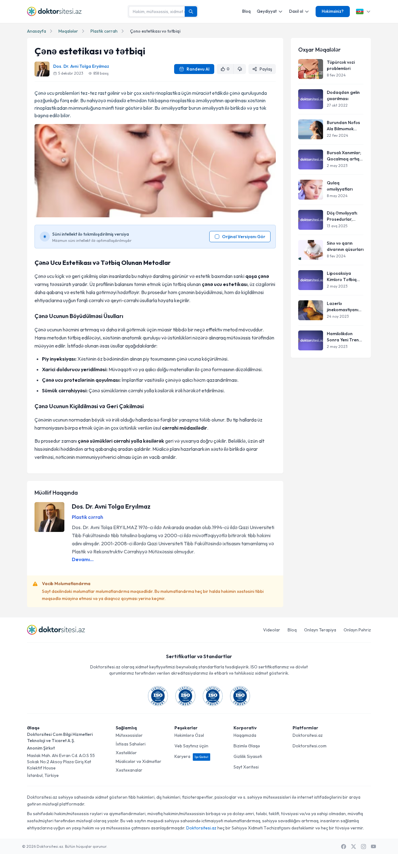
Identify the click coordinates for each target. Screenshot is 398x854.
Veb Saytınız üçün (191, 746)
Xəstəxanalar (129, 770)
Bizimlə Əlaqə (247, 746)
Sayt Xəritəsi (246, 767)
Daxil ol (296, 11)
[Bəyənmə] (240, 69)
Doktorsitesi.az (308, 735)
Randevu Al (198, 69)
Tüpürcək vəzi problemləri (341, 65)
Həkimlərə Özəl (189, 735)
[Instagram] (363, 846)
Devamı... (83, 559)
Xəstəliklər (126, 752)
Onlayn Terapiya (320, 630)
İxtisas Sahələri (131, 744)
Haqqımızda (245, 735)
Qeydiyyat (267, 11)
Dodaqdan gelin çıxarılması (343, 95)
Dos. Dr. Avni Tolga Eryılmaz (81, 66)
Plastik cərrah (104, 31)
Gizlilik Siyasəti (248, 756)
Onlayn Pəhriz (357, 630)
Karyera (191, 756)
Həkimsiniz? (333, 11)
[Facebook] (343, 846)
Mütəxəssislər (129, 735)
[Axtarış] (191, 11)
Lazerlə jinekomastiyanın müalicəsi (344, 307)
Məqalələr (68, 31)
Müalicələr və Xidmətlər (138, 761)
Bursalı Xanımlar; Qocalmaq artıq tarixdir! (344, 156)
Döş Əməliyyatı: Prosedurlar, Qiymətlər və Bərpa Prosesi (342, 216)
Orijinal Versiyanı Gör (243, 236)
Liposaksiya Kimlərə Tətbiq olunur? (342, 276)
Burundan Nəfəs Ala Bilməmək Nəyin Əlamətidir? (345, 126)
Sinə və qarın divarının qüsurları (345, 246)
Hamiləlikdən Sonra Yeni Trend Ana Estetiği (344, 337)
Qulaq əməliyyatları (340, 186)
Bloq (246, 11)
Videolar (271, 630)
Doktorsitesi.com (309, 746)
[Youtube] (373, 846)
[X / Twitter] (353, 846)
